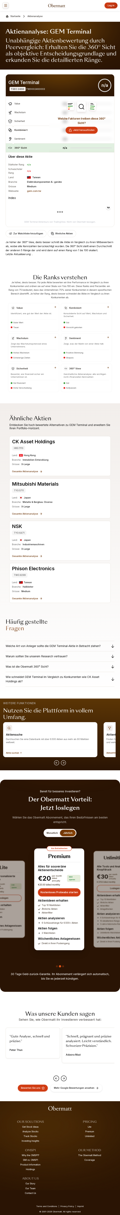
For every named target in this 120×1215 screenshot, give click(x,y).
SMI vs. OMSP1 (30, 1160)
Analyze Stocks (30, 1131)
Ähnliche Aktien (64, 233)
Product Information (30, 1164)
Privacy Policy (67, 1206)
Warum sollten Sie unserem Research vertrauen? (37, 656)
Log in (111, 5)
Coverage (89, 1160)
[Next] (63, 762)
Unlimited (89, 1136)
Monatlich (52, 833)
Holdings (30, 1169)
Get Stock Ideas (30, 1126)
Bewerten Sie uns (30, 1088)
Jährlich (67, 833)
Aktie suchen (12, 753)
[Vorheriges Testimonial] (56, 1078)
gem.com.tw (34, 190)
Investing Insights (30, 1141)
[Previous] (56, 762)
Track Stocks (30, 1136)
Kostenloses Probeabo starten (59, 892)
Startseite (15, 16)
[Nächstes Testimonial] (64, 1078)
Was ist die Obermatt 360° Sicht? (27, 666)
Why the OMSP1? (30, 1155)
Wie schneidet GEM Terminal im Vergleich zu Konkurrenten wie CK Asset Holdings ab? (52, 679)
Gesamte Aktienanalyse (25, 471)
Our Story (30, 1183)
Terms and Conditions (46, 1206)
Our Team (30, 1188)
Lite (89, 1126)
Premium (89, 1131)
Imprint (80, 1206)
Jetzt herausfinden (84, 130)
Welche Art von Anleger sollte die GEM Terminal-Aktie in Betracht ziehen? (53, 646)
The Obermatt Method (89, 1155)
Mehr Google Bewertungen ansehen (74, 1088)
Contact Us (30, 1193)
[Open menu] (5, 5)
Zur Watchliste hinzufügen (28, 233)
